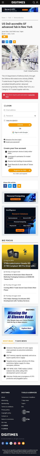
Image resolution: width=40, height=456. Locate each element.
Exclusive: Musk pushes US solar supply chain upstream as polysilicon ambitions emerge (20, 350)
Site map (4, 422)
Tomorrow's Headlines (28, 397)
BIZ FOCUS (7, 240)
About (3, 397)
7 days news (25, 400)
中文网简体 (4, 429)
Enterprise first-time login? (13, 139)
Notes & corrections (7, 419)
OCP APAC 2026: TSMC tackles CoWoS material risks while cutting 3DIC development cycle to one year (19, 371)
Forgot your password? (13, 142)
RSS (22, 407)
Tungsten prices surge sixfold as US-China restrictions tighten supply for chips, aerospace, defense (20, 363)
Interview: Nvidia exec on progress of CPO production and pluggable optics (20, 377)
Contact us (4, 416)
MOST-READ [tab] (8, 341)
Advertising (4, 400)
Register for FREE (20, 170)
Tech (9, 17)
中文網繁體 (4, 425)
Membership (5, 403)
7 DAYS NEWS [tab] (21, 341)
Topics (23, 403)
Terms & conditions (7, 407)
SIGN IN (20, 125)
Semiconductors (19, 17)
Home (3, 17)
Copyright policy (6, 413)
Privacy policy (5, 410)
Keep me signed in (11, 120)
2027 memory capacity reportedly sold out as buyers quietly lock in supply (21, 356)
